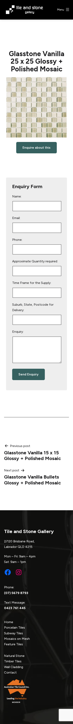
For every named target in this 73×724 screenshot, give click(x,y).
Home (8, 622)
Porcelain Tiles (14, 627)
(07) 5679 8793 (16, 593)
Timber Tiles (12, 661)
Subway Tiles (13, 633)
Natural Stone (14, 656)
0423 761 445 (15, 608)
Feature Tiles (13, 644)
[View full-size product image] (36, 107)
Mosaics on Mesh (17, 639)
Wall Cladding (13, 667)
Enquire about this (36, 147)
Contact (10, 672)
